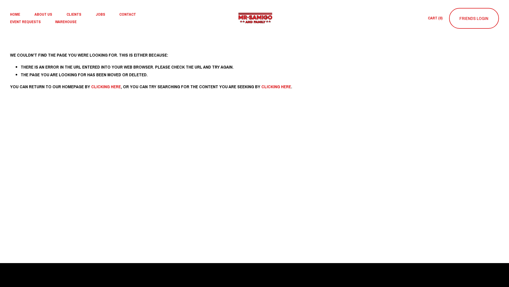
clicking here (106, 86)
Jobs (100, 14)
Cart (435, 18)
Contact (127, 14)
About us (43, 14)
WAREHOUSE (66, 21)
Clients (74, 14)
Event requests (25, 21)
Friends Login (473, 18)
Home (15, 14)
